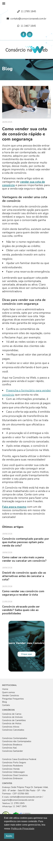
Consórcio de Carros (11, 714)
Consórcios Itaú (9, 747)
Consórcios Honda (11, 768)
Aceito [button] (9, 836)
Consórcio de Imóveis (12, 717)
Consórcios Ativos (10, 726)
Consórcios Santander (12, 751)
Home (5, 689)
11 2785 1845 (28, 11)
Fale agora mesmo (14, 507)
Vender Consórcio (10, 695)
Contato (6, 705)
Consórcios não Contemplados (16, 741)
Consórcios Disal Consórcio (15, 775)
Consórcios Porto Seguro (14, 762)
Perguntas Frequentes (13, 698)
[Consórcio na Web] (26, 49)
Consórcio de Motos (11, 723)
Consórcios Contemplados (14, 738)
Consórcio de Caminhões (14, 720)
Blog (4, 701)
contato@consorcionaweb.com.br (28, 18)
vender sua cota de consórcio (23, 183)
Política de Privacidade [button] (22, 828)
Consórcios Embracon (12, 778)
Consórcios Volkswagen (13, 772)
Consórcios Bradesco (12, 744)
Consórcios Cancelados (13, 729)
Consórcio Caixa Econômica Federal (19, 759)
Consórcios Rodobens (12, 765)
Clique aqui (26, 654)
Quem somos (8, 692)
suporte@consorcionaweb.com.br (18, 800)
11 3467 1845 (28, 26)
